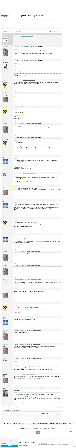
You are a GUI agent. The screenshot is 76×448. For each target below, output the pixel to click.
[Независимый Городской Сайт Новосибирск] (5, 16)
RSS (56, 31)
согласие (11, 442)
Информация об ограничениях (42, 441)
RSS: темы (23, 428)
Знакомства (23, 15)
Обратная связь (53, 428)
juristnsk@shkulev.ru (24, 445)
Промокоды (36, 16)
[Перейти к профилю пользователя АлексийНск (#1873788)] (5, 55)
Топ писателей (36, 428)
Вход (52, 19)
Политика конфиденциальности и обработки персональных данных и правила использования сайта (53, 444)
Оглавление (25, 19)
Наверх (74, 446)
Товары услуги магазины (10, 27)
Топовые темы (47, 19)
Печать (52, 31)
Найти (30, 19)
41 (16, 31)
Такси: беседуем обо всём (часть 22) (28, 46)
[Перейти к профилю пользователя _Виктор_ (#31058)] (5, 164)
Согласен (10, 445)
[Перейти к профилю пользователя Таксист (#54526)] (5, 396)
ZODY (42, 15)
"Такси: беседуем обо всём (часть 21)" (27, 36)
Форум (22, 16)
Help (48, 428)
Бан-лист (41, 428)
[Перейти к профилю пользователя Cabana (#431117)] (5, 87)
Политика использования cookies (43, 443)
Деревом (60, 31)
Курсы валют (30, 16)
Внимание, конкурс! (40, 19)
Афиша (29, 15)
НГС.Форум (4, 27)
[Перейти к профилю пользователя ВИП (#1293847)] (5, 68)
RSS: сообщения (29, 428)
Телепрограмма (37, 15)
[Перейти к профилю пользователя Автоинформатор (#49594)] (5, 41)
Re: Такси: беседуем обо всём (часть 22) (29, 80)
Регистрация (34, 19)
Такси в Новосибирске (17, 27)
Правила (45, 428)
